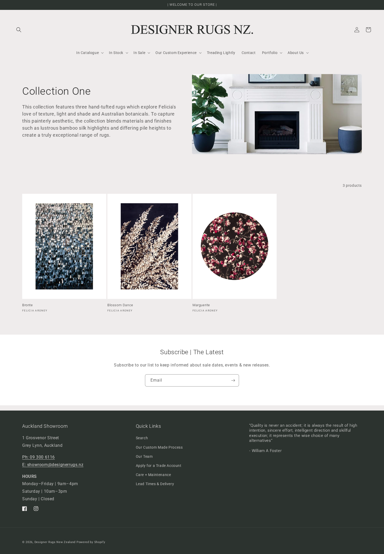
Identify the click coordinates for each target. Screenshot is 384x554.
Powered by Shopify (91, 542)
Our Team (144, 456)
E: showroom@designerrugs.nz (52, 464)
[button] (19, 29)
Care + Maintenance (153, 475)
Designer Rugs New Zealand (55, 542)
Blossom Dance (120, 305)
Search (142, 438)
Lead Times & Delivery (155, 484)
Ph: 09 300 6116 (38, 457)
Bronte (27, 305)
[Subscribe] (233, 380)
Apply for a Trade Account (159, 465)
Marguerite (201, 305)
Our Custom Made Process (159, 447)
